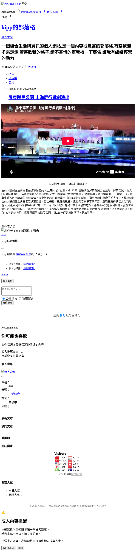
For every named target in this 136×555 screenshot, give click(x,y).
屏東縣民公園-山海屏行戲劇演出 (38, 97)
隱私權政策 (88, 506)
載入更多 (7, 281)
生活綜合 (30, 66)
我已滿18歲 (9, 548)
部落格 (12, 78)
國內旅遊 (29, 263)
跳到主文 (7, 37)
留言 (28, 254)
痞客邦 (20, 254)
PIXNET (42, 506)
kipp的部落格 (18, 27)
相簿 (11, 74)
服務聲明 (101, 506)
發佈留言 (7, 303)
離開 (20, 548)
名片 (11, 82)
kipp (3, 234)
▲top (4, 274)
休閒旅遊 (29, 268)
